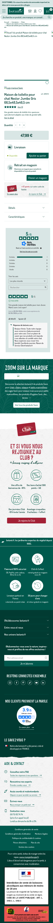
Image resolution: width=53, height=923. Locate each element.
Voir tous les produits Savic (26, 405)
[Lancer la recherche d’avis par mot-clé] (45, 287)
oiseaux (25, 387)
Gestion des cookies (26, 847)
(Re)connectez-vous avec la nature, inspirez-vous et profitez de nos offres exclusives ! (26, 648)
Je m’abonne (26, 663)
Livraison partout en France (15, 597)
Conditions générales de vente (26, 829)
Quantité (8, 125)
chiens (18, 387)
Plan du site (35, 842)
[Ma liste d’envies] (40, 10)
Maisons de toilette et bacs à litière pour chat (21, 24)
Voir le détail (9, 118)
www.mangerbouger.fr (29, 857)
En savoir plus (12, 194)
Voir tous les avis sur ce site (28, 252)
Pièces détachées (20, 842)
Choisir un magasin (37, 177)
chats (12, 387)
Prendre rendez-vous (18, 785)
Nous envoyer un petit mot (20, 805)
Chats (23, 22)
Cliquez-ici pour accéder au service (23, 795)
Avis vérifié (14, 301)
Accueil (6, 22)
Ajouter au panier (37, 155)
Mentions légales (41, 834)
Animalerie (15, 22)
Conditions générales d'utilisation (18, 834)
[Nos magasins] (30, 10)
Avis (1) (20, 107)
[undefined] (41, 248)
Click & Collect (37, 569)
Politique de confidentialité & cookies (26, 838)
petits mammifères (39, 387)
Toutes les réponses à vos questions (24, 775)
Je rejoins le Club (35, 194)
